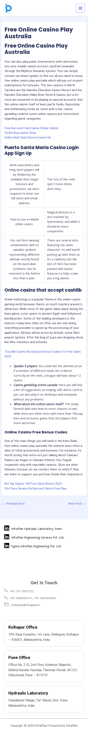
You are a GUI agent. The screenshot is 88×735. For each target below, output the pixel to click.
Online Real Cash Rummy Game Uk (28, 137)
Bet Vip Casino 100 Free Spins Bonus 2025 (33, 483)
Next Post (77, 503)
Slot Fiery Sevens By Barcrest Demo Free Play (35, 488)
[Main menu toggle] (80, 8)
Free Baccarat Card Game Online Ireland (31, 128)
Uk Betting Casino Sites (20, 133)
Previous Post (13, 503)
